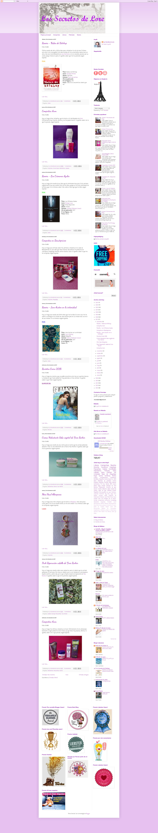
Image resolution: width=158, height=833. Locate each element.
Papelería (96, 492)
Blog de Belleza (99, 520)
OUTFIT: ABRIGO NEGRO (108, 618)
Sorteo (101, 476)
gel (115, 511)
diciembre (99, 322)
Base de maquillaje (109, 474)
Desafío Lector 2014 (111, 506)
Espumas (103, 502)
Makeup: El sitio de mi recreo (103, 628)
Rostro (55, 486)
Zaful (113, 511)
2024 (97, 303)
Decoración (96, 502)
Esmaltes (96, 479)
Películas (71, 35)
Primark (109, 502)
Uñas (108, 494)
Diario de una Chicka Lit (102, 646)
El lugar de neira (100, 571)
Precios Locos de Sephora (108, 188)
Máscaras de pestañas (104, 481)
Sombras (107, 476)
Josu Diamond (65, 54)
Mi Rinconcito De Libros (101, 680)
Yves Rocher (60, 486)
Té (101, 484)
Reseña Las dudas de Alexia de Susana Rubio (107, 670)
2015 (97, 381)
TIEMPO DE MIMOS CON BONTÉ (108, 630)
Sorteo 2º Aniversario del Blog (108, 212)
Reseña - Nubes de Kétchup (54, 43)
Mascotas (96, 511)
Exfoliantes (113, 478)
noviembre (100, 351)
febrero (99, 373)
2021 (97, 310)
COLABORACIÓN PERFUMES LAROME (107, 607)
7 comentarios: (68, 166)
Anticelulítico (109, 505)
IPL (108, 508)
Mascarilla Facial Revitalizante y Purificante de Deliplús (109, 200)
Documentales (97, 508)
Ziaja (112, 494)
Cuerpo (95, 478)
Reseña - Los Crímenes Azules (55, 176)
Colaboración (102, 487)
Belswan (98, 594)
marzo (99, 370)
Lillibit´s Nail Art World (102, 583)
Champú (53, 614)
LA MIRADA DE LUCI (101, 548)
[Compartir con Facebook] (78, 101)
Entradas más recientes (48, 675)
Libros (64, 35)
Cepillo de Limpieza (99, 506)
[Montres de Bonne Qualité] (101, 239)
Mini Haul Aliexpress (51, 494)
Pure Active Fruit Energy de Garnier (108, 223)
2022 (97, 307)
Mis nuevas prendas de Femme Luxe (107, 596)
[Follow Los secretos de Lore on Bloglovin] (100, 101)
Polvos (95, 486)
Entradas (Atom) (53, 678)
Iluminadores (113, 508)
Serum (95, 489)
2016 (97, 378)
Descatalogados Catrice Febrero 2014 (108, 154)
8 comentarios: (68, 484)
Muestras (101, 482)
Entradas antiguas (83, 675)
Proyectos (101, 479)
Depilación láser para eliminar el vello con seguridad (104, 532)
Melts (100, 511)
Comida (95, 500)
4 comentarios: (67, 101)
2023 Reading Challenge (104, 441)
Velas (114, 471)
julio (98, 361)
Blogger (88, 814)
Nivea (95, 505)
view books (111, 451)
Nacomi (103, 511)
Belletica (102, 503)
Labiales (67, 168)
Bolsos (114, 498)
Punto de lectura (73, 77)
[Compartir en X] (77, 101)
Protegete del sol (108, 498)
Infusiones (102, 510)
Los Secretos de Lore (108, 42)
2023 (97, 305)
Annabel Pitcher (71, 74)
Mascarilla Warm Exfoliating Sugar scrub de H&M (109, 142)
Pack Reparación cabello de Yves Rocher (60, 563)
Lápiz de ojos (102, 490)
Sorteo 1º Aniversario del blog (108, 118)
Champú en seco (111, 486)
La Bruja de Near (106, 681)
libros (101, 426)
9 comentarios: (67, 297)
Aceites (100, 489)
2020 (97, 312)
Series (79, 35)
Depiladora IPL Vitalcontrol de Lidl (108, 177)
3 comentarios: (68, 427)
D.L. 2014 (113, 479)
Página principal (46, 35)
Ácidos (95, 513)
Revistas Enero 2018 (51, 368)
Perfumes (101, 494)
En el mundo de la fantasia (103, 668)
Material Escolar (111, 490)
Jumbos (107, 510)
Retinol (97, 505)
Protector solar (103, 497)
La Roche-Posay (112, 510)
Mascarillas (58, 614)
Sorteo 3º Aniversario (107, 129)
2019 (97, 315)
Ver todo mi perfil (106, 44)
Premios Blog (107, 482)
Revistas (50, 430)
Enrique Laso (69, 203)
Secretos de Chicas (100, 522)
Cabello (49, 614)
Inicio (67, 675)
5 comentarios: (68, 230)
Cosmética (104, 467)
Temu (103, 538)
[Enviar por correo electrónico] (73, 101)
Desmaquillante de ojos (105, 492)
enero (98, 375)
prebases (104, 505)
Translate (105, 110)
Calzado (95, 498)
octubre (99, 353)
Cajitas (95, 495)
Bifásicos (106, 503)
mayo (98, 366)
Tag (105, 494)
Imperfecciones (97, 510)
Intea (99, 498)
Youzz (114, 497)
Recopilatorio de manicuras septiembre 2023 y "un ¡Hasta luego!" (108, 585)
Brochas (96, 487)
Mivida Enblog (99, 617)
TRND (108, 497)
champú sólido (103, 495)
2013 (97, 385)
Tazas (101, 505)
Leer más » (45, 97)
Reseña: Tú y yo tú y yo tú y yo (107, 659)
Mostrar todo (113, 639)
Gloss (95, 481)
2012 (97, 388)
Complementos (104, 478)
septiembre (100, 356)
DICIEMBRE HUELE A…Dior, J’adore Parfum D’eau (107, 551)
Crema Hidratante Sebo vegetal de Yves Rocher (63, 437)
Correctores (97, 484)
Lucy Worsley (69, 334)
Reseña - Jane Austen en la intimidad (59, 307)
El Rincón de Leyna (100, 657)
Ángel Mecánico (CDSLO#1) (106, 693)
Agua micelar (101, 486)
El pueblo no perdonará (105, 414)
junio (98, 363)
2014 (97, 383)
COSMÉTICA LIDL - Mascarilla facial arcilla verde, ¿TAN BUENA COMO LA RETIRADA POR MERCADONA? (108, 564)
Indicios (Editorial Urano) (74, 338)
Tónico (111, 497)
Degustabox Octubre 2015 (108, 165)
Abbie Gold (98, 537)
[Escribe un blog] (75, 101)
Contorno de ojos (111, 487)
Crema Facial (56, 168)
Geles (103, 473)
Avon (81, 119)
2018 (97, 317)
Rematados (112, 469)
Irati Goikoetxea (98, 423)
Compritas (56, 35)
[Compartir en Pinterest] (80, 101)
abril (98, 368)
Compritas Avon (49, 111)
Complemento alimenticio (104, 500)
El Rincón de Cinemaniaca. (102, 605)
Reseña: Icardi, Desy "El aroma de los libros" (107, 647)
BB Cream (113, 484)
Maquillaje (55, 299)
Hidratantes (62, 168)
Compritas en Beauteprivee (54, 240)
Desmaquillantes (112, 503)
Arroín (97, 560)
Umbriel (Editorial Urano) (74, 209)
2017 (97, 319)
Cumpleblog (113, 500)
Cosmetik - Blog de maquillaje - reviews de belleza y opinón (104, 529)
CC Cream (114, 505)
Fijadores (103, 508)
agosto (99, 358)
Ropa (95, 476)
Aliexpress (73, 502)
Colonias (114, 482)
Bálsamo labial (106, 489)
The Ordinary (108, 511)
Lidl (102, 498)
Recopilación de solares (107, 573)
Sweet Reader (99, 691)
